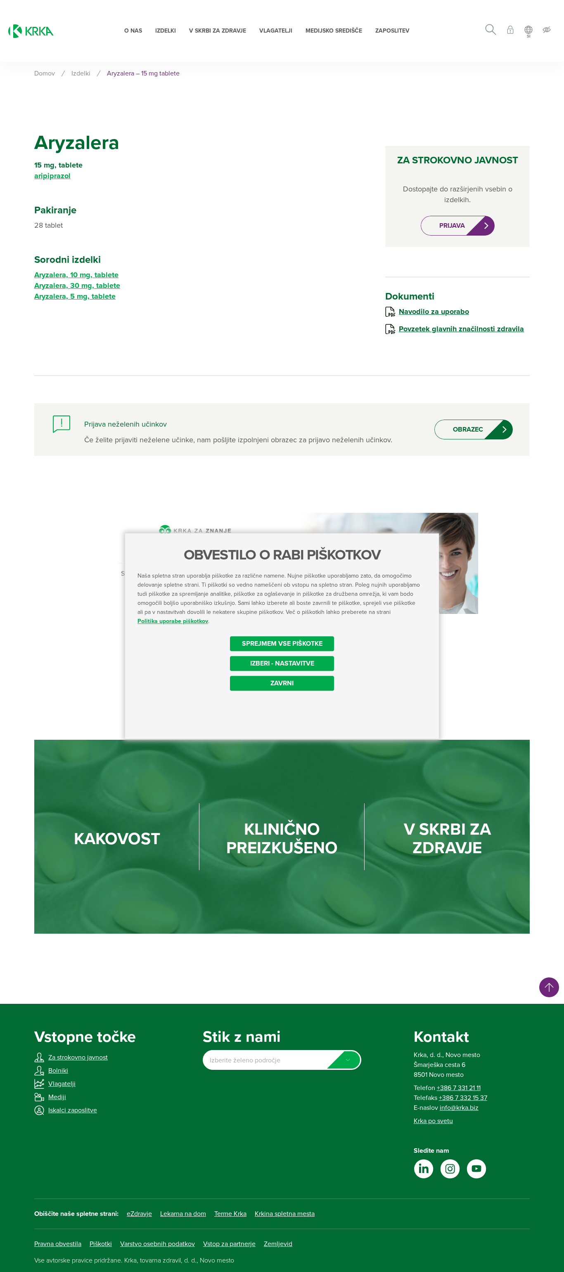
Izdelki (165, 30)
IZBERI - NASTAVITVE (282, 663)
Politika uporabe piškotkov (172, 621)
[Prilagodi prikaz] (547, 31)
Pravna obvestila (57, 1244)
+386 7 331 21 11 (459, 1088)
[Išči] (490, 31)
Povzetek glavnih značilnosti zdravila (461, 328)
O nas (133, 30)
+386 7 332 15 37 (463, 1098)
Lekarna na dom (183, 1214)
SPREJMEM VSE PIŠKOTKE (282, 644)
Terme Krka (230, 1214)
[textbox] (281, 1060)
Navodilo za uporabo (434, 311)
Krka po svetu (433, 1121)
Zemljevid (278, 1244)
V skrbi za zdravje (217, 30)
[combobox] (282, 1060)
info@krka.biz (459, 1108)
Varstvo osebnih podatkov (157, 1244)
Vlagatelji (275, 30)
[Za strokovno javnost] (510, 31)
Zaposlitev (392, 30)
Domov (44, 73)
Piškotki (101, 1244)
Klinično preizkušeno (282, 838)
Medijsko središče (334, 30)
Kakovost (117, 839)
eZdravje (139, 1214)
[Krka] (31, 31)
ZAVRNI (282, 683)
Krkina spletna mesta (285, 1214)
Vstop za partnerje (229, 1244)
